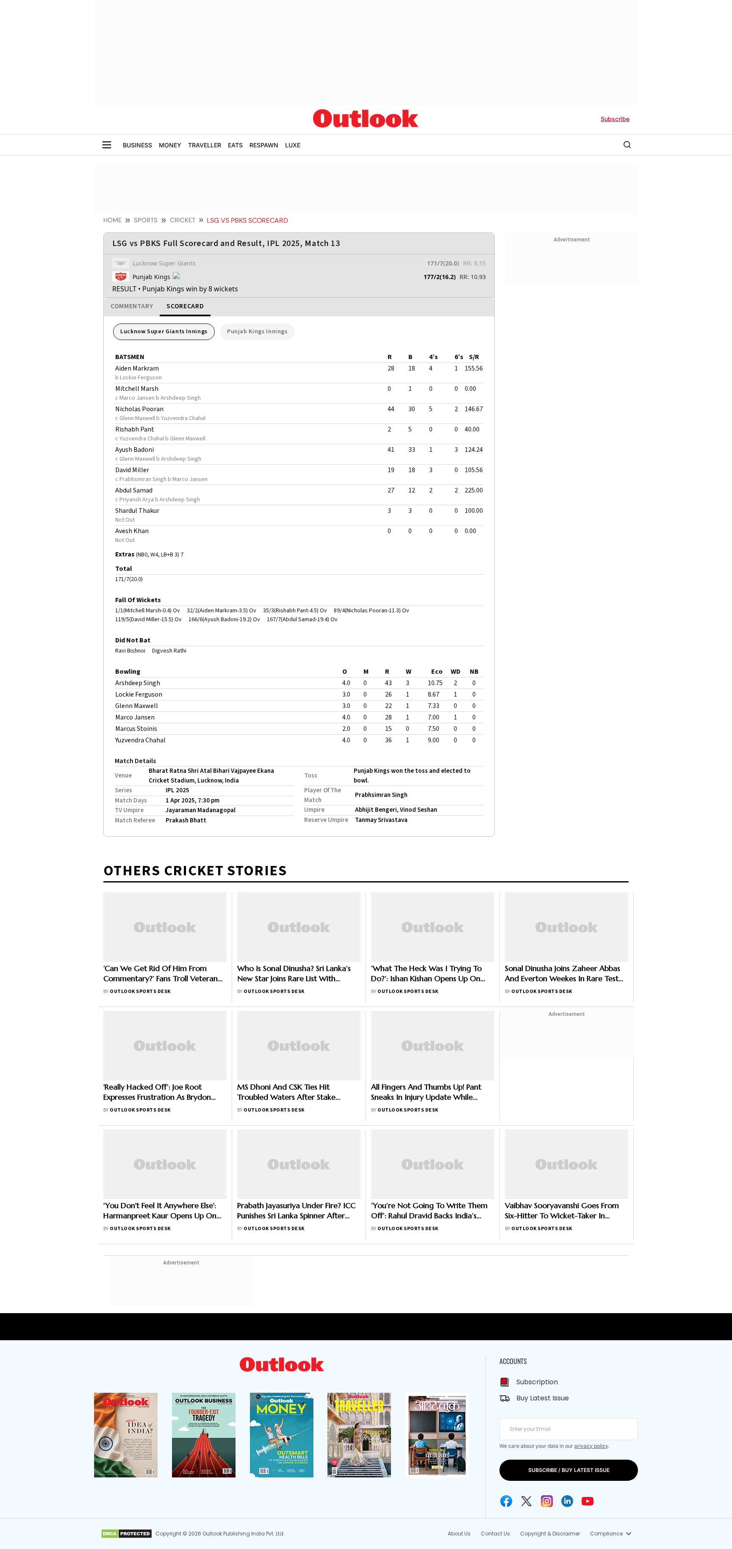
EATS (235, 145)
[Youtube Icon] (587, 1501)
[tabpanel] (299, 576)
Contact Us (495, 1533)
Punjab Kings (151, 277)
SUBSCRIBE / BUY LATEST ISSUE (569, 1470)
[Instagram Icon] (547, 1501)
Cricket (182, 220)
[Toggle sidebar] (107, 145)
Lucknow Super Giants (164, 263)
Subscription (537, 1382)
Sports (146, 220)
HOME (112, 220)
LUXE (292, 145)
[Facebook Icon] (506, 1501)
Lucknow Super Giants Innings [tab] (164, 331)
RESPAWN (264, 145)
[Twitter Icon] (526, 1501)
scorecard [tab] (185, 306)
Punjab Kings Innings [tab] (257, 331)
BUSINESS (137, 145)
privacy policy (591, 1446)
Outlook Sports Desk (140, 991)
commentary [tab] (132, 306)
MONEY (170, 145)
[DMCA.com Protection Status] (126, 1534)
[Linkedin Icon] (567, 1501)
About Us (459, 1533)
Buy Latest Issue (542, 1398)
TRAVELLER (204, 145)
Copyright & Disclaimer (550, 1533)
